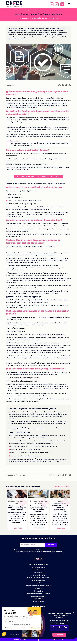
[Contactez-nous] (51, 4)
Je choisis (22, 628)
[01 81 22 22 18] (57, 4)
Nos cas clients (38, 591)
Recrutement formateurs (38, 575)
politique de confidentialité (56, 551)
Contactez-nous (39, 572)
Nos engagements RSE (38, 596)
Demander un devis (39, 570)
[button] (4, 634)
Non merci (8, 628)
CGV (38, 604)
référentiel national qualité (56, 105)
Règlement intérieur (38, 606)
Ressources (38, 588)
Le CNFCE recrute (38, 601)
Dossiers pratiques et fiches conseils (38, 578)
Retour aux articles (16, 475)
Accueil (8, 10)
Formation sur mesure (38, 567)
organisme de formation (34, 421)
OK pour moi (35, 628)
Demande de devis (19, 639)
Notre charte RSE (38, 598)
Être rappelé (57, 639)
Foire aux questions (38, 580)
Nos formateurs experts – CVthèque (38, 593)
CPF (20, 120)
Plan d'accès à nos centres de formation (38, 586)
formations (21, 423)
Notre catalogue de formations (38, 564)
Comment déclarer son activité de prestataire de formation (30, 209)
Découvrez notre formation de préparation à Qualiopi (38, 176)
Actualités (14, 10)
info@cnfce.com (60, 423)
